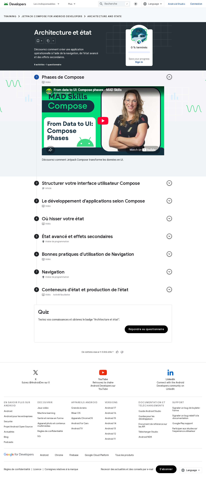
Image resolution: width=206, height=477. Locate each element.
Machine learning (46, 413)
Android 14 (110, 423)
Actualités (9, 431)
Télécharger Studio (148, 431)
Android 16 (110, 413)
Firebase (74, 455)
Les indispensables (45, 3)
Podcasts (8, 442)
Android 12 (110, 433)
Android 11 (110, 438)
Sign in (139, 62)
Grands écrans (78, 407)
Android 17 (110, 407)
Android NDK (145, 436)
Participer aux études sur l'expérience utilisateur (184, 429)
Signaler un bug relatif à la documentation (185, 417)
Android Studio (176, 3)
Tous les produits (124, 455)
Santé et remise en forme (50, 418)
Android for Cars (79, 423)
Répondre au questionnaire (146, 329)
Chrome (59, 455)
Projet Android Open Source (18, 426)
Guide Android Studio (150, 411)
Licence (37, 469)
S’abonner (166, 469)
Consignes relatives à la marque (61, 469)
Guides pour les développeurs (146, 417)
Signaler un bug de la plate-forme (186, 409)
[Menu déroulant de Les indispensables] (60, 4)
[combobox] (114, 4)
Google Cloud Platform (97, 455)
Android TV (77, 428)
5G (39, 436)
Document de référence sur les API (153, 425)
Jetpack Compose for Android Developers (52, 16)
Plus (70, 3)
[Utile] (117, 352)
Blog (6, 436)
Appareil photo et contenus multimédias (51, 424)
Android (8, 411)
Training (10, 16)
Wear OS (75, 413)
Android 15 (110, 418)
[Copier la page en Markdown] (48, 41)
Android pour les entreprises (18, 416)
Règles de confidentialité (50, 431)
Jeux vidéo (42, 407)
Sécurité (8, 421)
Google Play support (182, 423)
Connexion (196, 3)
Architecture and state (104, 16)
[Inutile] (122, 352)
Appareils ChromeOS (82, 418)
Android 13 (110, 428)
